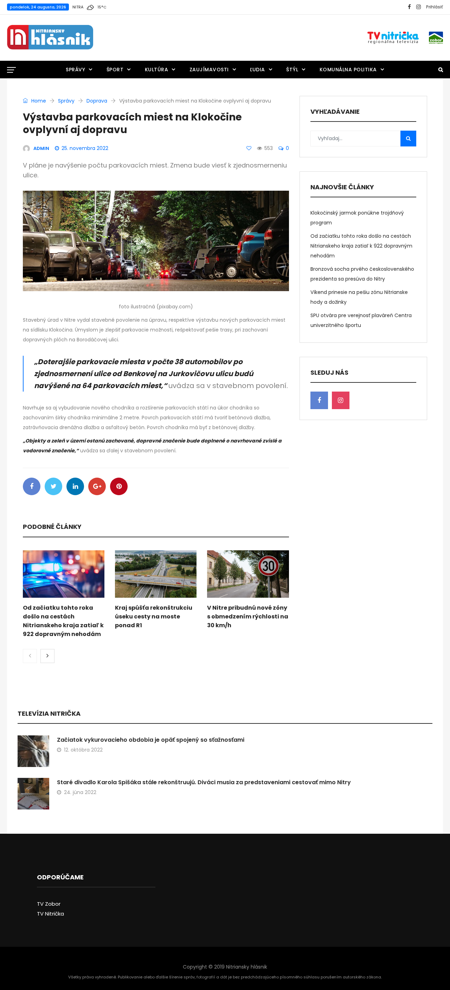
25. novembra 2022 (85, 148)
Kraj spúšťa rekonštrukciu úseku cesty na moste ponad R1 (153, 616)
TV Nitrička (50, 913)
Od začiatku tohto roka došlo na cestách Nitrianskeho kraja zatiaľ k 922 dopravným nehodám (361, 245)
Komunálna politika (348, 69)
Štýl (292, 69)
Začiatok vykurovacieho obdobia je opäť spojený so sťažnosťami (150, 740)
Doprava (96, 100)
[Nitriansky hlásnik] (50, 37)
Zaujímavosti (209, 69)
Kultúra (156, 69)
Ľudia (257, 69)
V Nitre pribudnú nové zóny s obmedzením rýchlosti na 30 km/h (247, 616)
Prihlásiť (434, 7)
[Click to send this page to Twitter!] (53, 486)
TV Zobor (48, 903)
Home (38, 100)
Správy (75, 69)
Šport (115, 69)
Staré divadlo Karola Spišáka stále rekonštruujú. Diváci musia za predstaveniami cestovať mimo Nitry (204, 782)
